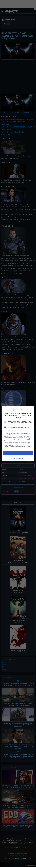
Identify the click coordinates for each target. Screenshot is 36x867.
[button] (18, 431)
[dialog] (18, 433)
